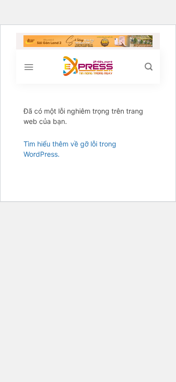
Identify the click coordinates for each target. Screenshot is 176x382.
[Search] (149, 66)
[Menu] (28, 67)
